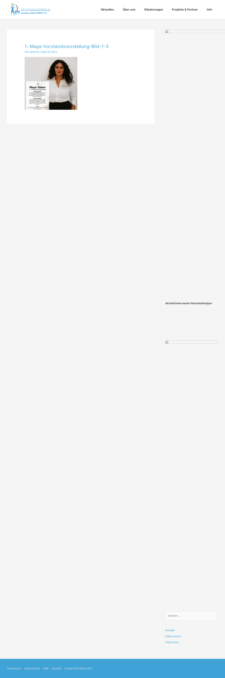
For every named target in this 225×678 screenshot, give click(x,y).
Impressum (172, 642)
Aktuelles (107, 9)
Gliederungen (153, 9)
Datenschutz (173, 636)
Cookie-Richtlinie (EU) (78, 668)
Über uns (129, 9)
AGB (46, 668)
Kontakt (170, 630)
